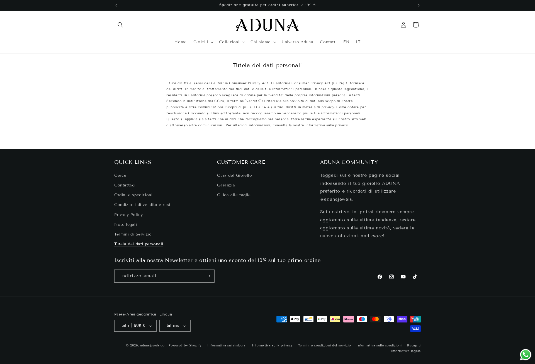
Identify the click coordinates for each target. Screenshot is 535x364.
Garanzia (226, 185)
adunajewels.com (153, 345)
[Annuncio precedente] (116, 5)
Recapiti (414, 345)
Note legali (125, 224)
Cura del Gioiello (234, 175)
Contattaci (125, 185)
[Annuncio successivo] (419, 5)
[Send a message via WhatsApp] (525, 354)
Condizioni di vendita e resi (142, 204)
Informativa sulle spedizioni (379, 345)
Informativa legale (406, 351)
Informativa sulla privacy (272, 345)
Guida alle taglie (234, 195)
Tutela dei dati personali (138, 244)
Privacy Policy (128, 214)
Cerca (120, 175)
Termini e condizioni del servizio (324, 345)
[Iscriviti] (208, 276)
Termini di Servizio (133, 234)
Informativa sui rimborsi (227, 345)
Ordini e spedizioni (133, 195)
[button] (120, 25)
